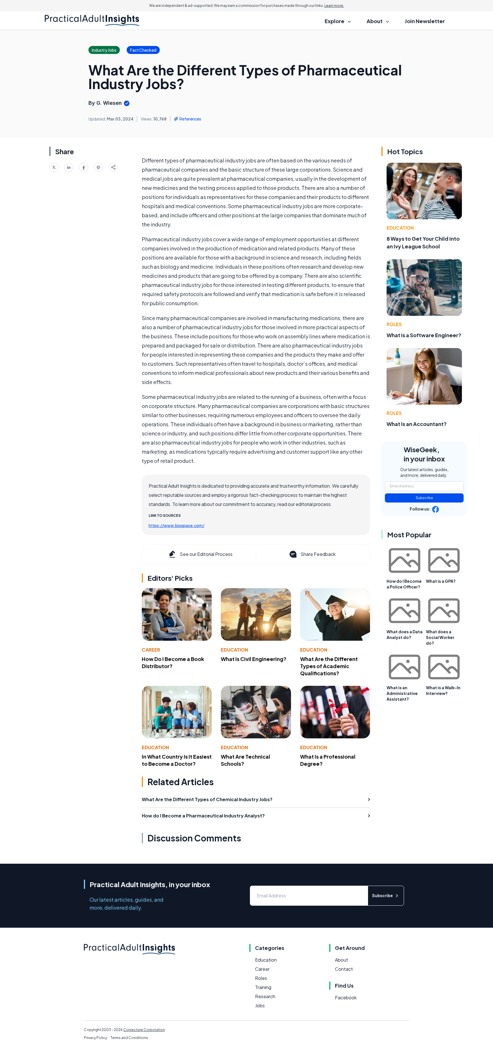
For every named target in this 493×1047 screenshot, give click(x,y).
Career (151, 650)
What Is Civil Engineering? (253, 659)
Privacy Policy (95, 1038)
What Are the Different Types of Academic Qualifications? (329, 666)
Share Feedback (318, 554)
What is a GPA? (441, 581)
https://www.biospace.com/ (176, 525)
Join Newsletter (425, 21)
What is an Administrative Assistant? (402, 693)
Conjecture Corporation (144, 1030)
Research (265, 996)
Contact (344, 969)
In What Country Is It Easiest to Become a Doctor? (177, 760)
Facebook (346, 997)
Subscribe (424, 498)
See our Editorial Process (206, 554)
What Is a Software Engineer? (424, 335)
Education (234, 650)
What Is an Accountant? (417, 424)
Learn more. (334, 5)
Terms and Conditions (129, 1038)
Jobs (260, 1005)
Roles (394, 324)
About (341, 960)
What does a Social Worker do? (440, 637)
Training (263, 987)
